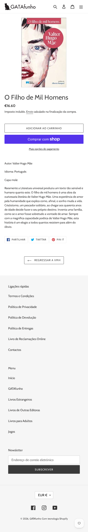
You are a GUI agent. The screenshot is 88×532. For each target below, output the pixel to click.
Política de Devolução (22, 317)
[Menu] (81, 6)
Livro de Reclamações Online (27, 339)
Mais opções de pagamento (44, 148)
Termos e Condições (21, 296)
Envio (29, 111)
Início (11, 378)
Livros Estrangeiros (20, 399)
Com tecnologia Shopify (55, 518)
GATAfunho (15, 389)
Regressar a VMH (47, 260)
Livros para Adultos (20, 421)
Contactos (14, 350)
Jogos (11, 431)
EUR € (42, 495)
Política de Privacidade (22, 307)
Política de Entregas (20, 328)
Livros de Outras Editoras (24, 410)
